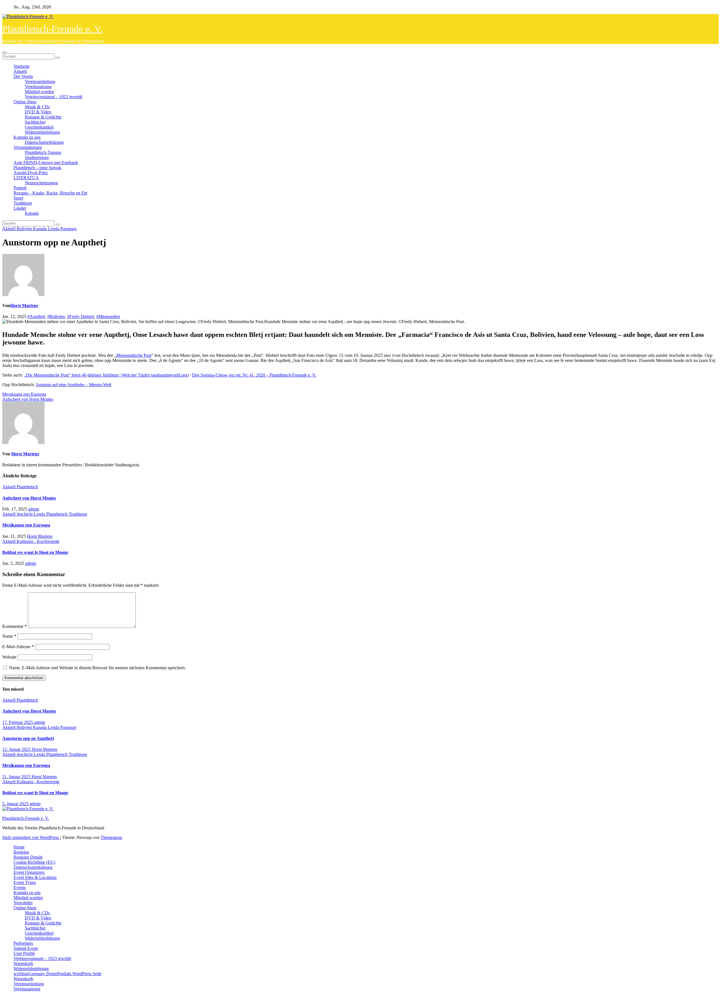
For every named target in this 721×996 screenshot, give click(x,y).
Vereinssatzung (38, 86)
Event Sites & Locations (35, 877)
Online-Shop (25, 101)
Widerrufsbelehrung (42, 132)
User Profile (24, 953)
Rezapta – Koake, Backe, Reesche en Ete (50, 193)
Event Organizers (29, 872)
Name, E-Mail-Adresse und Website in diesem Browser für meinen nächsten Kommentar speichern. (97, 667)
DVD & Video (38, 111)
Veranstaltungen (28, 147)
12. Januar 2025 (17, 749)
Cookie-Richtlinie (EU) (34, 862)
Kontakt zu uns (27, 137)
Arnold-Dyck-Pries (31, 172)
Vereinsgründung (40, 81)
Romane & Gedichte (43, 117)
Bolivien (25, 228)
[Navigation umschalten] (4, 52)
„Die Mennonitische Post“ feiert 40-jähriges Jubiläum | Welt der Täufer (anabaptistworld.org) (106, 375)
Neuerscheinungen (41, 182)
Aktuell (20, 71)
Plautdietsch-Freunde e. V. (52, 29)
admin (33, 509)
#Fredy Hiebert (80, 316)
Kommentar (14, 626)
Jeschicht (25, 514)
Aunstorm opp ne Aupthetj (28, 738)
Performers (23, 943)
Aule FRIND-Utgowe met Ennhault (46, 162)
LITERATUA (26, 177)
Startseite (22, 66)
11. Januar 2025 (17, 776)
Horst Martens (24, 305)
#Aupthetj (36, 316)
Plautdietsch (27, 486)
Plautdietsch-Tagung (43, 152)
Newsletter (23, 902)
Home (19, 847)
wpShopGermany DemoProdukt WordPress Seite (57, 973)
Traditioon (23, 203)
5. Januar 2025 (16, 803)
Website (9, 657)
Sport (18, 198)
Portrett (20, 187)
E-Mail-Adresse (18, 646)
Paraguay (68, 228)
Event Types (25, 882)
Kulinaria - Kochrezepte (38, 541)
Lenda (54, 228)
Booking (21, 852)
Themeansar (111, 837)
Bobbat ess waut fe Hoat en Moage (35, 552)
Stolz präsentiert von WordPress (31, 837)
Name (9, 636)
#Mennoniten (108, 316)
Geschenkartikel (39, 127)
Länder (20, 208)
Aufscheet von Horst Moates (27, 399)
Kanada (32, 213)
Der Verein (23, 76)
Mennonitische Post (133, 355)
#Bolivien (56, 316)
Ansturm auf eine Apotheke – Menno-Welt (73, 384)
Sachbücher (35, 122)
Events (20, 887)
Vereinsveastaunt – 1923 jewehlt (53, 96)
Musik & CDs (37, 106)
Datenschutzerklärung (44, 142)
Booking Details (28, 857)
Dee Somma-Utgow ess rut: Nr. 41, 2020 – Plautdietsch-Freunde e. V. (254, 375)
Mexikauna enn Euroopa (24, 394)
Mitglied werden (39, 91)
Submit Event (26, 948)
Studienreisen (37, 157)
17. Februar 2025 (18, 722)
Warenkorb (23, 963)
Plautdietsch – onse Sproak (37, 167)
